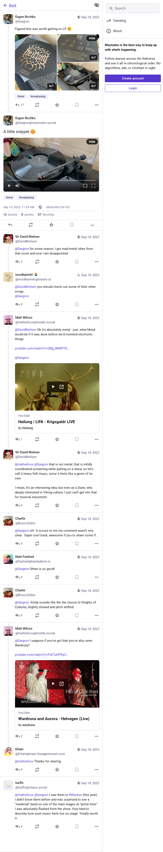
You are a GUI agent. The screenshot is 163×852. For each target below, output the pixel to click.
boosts (10, 214)
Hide (92, 38)
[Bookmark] (76, 104)
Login (133, 88)
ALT (51, 86)
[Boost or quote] (37, 104)
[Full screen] (93, 186)
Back (12, 5)
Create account (133, 78)
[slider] (51, 179)
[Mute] (17, 186)
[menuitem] (51, 165)
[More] (96, 104)
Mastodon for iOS (58, 207)
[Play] (9, 186)
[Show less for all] (97, 5)
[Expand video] (85, 186)
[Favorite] (57, 104)
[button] (51, 165)
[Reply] (10, 224)
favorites (46, 214)
